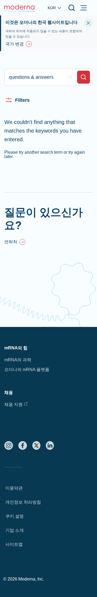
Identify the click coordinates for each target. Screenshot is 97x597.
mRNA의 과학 (17, 359)
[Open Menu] (83, 8)
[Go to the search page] (71, 8)
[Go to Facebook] (22, 445)
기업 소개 (14, 530)
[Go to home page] (20, 8)
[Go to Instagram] (8, 445)
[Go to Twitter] (36, 445)
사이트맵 (14, 544)
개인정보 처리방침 (23, 502)
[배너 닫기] (88, 23)
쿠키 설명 (14, 516)
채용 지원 (13, 404)
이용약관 (14, 488)
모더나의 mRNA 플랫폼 (26, 369)
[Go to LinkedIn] (50, 445)
